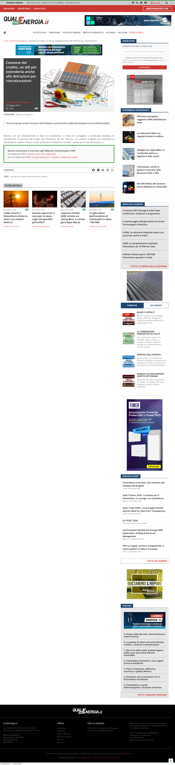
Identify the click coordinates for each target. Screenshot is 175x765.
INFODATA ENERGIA (14, 3)
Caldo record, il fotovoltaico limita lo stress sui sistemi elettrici (16, 217)
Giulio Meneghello (67, 226)
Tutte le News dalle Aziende (148, 266)
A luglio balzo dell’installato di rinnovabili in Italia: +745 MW (100, 217)
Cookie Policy (98, 758)
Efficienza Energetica (18, 41)
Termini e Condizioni (112, 758)
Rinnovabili (54, 32)
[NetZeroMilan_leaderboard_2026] (128, 20)
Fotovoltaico (40, 32)
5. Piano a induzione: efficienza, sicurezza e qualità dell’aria (140, 670)
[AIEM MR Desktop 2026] (144, 286)
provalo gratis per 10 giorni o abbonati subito (55, 157)
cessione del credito (19, 176)
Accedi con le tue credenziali (41, 153)
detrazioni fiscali (34, 176)
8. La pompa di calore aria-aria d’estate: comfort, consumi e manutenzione (144, 643)
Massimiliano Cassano (11, 226)
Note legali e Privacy (84, 758)
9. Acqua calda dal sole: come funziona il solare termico (144, 635)
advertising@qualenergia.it (103, 730)
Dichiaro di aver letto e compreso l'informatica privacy (144, 58)
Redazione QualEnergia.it (18, 102)
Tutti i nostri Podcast (152, 694)
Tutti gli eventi (157, 561)
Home (6, 41)
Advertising (24, 9)
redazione (128, 753)
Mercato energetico (93, 32)
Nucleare (122, 32)
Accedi (157, 2)
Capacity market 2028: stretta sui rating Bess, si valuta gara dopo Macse (73, 217)
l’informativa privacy (150, 60)
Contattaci (39, 9)
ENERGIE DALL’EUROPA (149, 354)
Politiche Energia (71, 32)
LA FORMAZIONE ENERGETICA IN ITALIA (148, 332)
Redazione (9, 9)
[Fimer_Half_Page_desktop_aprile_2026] (144, 435)
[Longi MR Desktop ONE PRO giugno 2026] (144, 89)
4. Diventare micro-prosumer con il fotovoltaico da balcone (142, 678)
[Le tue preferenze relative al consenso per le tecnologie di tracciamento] (171, 761)
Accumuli (110, 32)
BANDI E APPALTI (146, 312)
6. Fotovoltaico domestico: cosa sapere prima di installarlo (144, 662)
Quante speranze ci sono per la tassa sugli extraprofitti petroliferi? (43, 217)
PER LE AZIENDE (96, 723)
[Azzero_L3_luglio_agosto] (59, 50)
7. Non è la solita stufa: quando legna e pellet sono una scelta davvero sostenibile (143, 653)
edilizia (44, 176)
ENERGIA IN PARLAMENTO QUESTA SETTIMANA (150, 375)
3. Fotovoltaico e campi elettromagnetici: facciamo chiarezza (142, 686)
